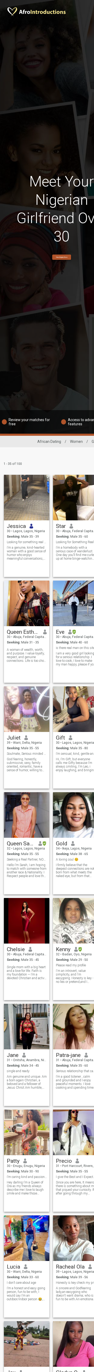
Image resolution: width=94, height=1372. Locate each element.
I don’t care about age (21, 1283)
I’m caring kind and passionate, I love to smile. (27, 1177)
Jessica (16, 526)
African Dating (49, 441)
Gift (60, 738)
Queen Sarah (21, 843)
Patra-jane (68, 1055)
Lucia (13, 1267)
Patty (13, 1161)
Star (61, 526)
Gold (61, 843)
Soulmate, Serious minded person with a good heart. (27, 754)
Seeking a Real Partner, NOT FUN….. (27, 859)
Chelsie (16, 949)
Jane (13, 1055)
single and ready (18, 1071)
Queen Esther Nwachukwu (23, 632)
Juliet (14, 738)
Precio (64, 1161)
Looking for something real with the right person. (27, 542)
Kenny (63, 949)
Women (76, 441)
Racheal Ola (70, 1267)
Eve (60, 632)
